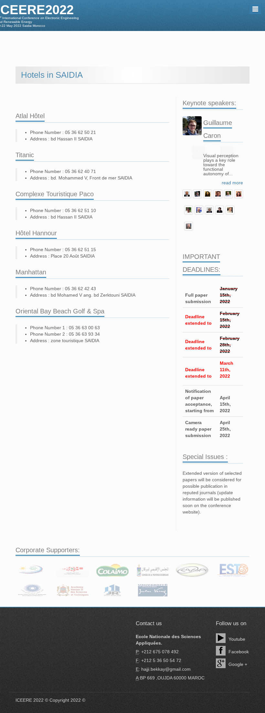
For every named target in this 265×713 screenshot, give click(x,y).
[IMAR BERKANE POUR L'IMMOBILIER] (112, 590)
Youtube (236, 639)
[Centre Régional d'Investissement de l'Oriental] (72, 570)
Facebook (238, 651)
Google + (237, 664)
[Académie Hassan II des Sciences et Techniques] (72, 590)
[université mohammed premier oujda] (32, 570)
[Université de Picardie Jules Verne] (152, 590)
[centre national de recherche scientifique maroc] (32, 590)
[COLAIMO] (112, 570)
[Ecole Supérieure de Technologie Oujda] (232, 570)
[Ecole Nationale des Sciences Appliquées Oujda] (192, 570)
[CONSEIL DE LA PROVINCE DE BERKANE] (152, 570)
